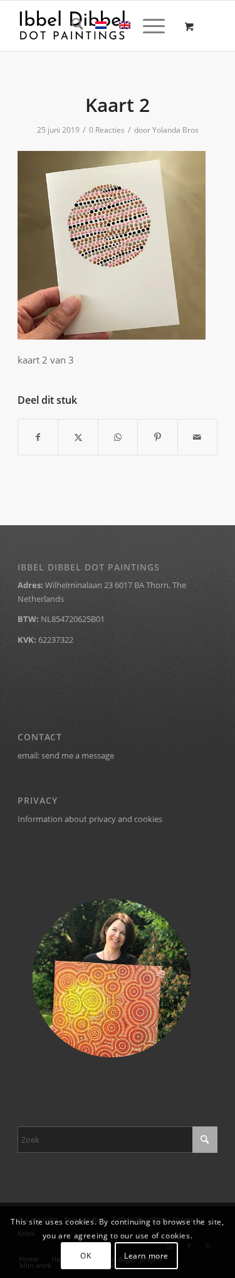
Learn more (146, 1255)
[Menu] (147, 26)
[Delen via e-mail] (197, 437)
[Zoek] (71, 26)
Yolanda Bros (175, 130)
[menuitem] (71, 26)
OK (85, 1255)
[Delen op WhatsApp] (117, 437)
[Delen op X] (77, 437)
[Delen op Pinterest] (157, 437)
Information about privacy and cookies (90, 819)
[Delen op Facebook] (38, 437)
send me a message (77, 755)
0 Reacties (107, 130)
